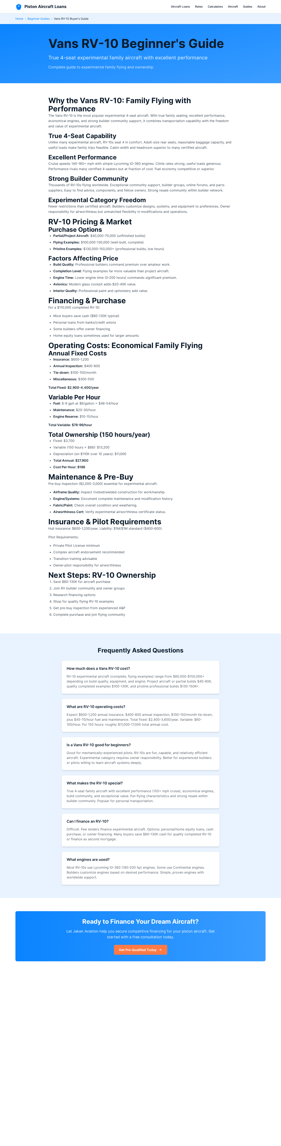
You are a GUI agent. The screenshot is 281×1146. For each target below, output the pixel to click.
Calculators (215, 6)
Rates (199, 6)
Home (19, 18)
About (261, 6)
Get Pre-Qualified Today (138, 950)
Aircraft (233, 6)
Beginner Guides (39, 18)
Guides (247, 6)
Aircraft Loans (180, 6)
